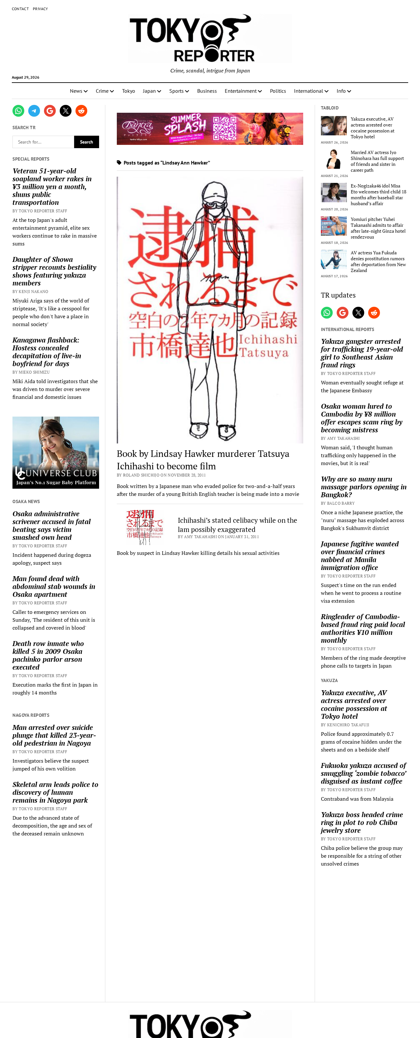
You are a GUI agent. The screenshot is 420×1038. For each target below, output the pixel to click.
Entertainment (241, 91)
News (76, 91)
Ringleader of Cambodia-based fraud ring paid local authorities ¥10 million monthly (363, 628)
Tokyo (128, 91)
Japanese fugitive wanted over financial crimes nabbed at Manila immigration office (360, 555)
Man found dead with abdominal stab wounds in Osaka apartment (53, 586)
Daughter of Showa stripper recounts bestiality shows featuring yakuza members (54, 271)
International (308, 91)
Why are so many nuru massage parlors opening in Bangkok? (364, 487)
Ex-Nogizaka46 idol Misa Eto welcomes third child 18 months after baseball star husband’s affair (378, 194)
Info (341, 91)
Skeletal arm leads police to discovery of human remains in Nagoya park (55, 792)
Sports (176, 91)
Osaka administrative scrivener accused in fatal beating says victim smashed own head (51, 525)
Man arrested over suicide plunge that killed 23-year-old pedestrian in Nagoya (54, 735)
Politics (278, 91)
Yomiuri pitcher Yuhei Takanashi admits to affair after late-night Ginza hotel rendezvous (378, 228)
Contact (20, 8)
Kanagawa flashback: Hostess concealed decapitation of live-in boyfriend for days (46, 351)
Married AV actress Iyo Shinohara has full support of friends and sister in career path (377, 161)
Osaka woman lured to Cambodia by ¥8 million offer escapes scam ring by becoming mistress (361, 418)
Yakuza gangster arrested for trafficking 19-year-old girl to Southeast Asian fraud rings (362, 353)
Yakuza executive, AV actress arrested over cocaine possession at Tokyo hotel (372, 128)
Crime (102, 91)
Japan (149, 91)
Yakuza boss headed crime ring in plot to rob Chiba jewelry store (362, 822)
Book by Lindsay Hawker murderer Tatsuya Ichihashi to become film (203, 459)
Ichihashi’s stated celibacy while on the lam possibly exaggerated (237, 525)
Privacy (40, 8)
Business (207, 91)
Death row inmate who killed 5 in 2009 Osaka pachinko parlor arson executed (48, 655)
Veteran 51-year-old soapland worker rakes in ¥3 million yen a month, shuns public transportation (52, 186)
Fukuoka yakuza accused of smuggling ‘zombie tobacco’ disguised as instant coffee (363, 773)
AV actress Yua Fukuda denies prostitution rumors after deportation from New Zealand (378, 261)
